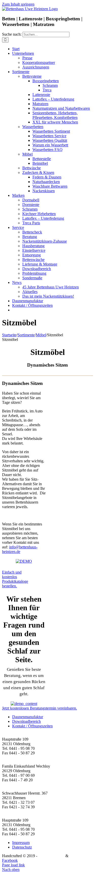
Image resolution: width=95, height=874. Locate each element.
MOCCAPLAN (51, 856)
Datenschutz (22, 847)
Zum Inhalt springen (18, 4)
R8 (71, 856)
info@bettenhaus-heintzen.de (19, 549)
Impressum (21, 842)
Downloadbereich (26, 721)
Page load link (13, 865)
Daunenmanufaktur (27, 717)
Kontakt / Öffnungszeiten (32, 726)
